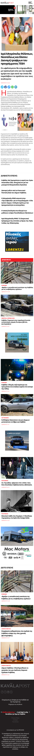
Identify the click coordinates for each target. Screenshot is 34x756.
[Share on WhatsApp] (12, 87)
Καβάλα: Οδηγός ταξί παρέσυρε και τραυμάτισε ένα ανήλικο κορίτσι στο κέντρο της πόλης (17, 387)
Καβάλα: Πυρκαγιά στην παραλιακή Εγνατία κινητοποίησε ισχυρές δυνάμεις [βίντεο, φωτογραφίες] (15, 322)
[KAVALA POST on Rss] (11, 691)
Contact (15, 720)
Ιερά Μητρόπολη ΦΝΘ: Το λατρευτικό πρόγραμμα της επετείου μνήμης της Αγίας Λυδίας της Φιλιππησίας (17, 221)
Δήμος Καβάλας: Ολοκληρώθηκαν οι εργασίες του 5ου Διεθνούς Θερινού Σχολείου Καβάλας (14, 670)
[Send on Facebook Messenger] (9, 87)
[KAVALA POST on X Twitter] (5, 691)
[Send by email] (15, 87)
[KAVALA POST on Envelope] (8, 691)
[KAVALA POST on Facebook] (2, 691)
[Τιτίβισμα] (2, 87)
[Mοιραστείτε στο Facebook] (5, 87)
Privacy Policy (15, 718)
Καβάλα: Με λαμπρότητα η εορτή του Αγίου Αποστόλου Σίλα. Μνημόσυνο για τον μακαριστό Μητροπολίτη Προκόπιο (17, 183)
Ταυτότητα (15, 722)
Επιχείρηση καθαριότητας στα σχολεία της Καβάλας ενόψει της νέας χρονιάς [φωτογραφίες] (16, 633)
